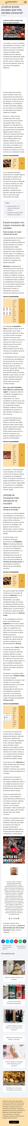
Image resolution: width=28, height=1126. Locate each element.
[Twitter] (18, 918)
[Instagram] (14, 918)
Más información (12, 1118)
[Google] (9, 918)
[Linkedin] (16, 918)
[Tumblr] (24, 941)
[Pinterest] (16, 941)
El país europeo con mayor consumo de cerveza (13, 208)
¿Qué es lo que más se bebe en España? (7, 947)
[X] (12, 941)
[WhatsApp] (20, 941)
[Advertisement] (14, 80)
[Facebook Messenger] (7, 941)
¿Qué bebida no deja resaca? (21, 947)
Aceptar (14, 1122)
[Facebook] (12, 918)
